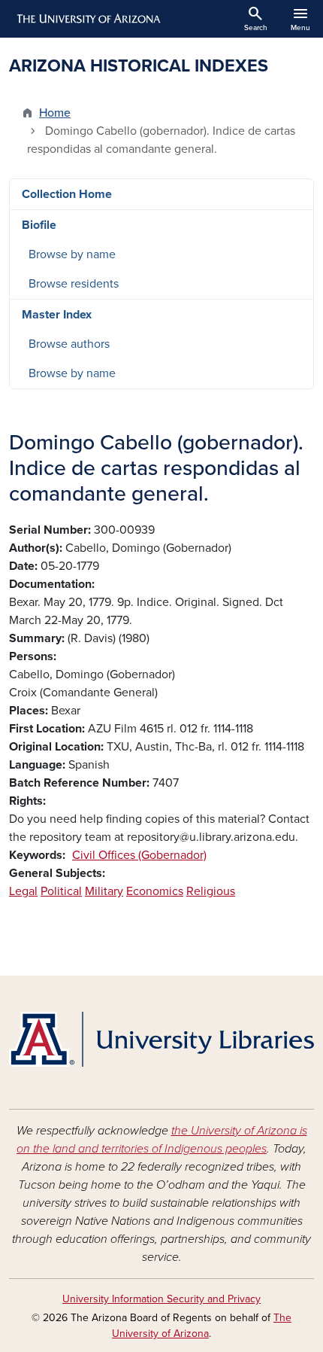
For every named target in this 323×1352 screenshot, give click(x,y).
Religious (210, 891)
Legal (23, 891)
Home (55, 112)
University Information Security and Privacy (161, 1299)
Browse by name (72, 254)
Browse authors (69, 344)
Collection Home (67, 194)
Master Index (57, 314)
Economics (154, 891)
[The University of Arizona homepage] (87, 19)
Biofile (39, 225)
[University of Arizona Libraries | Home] (161, 1039)
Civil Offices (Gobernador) (139, 855)
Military (104, 891)
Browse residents (74, 283)
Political (61, 891)
